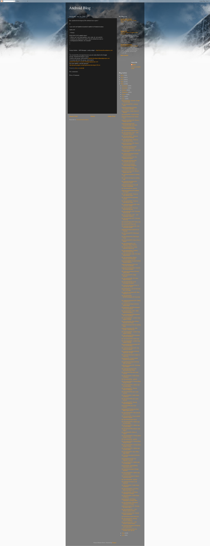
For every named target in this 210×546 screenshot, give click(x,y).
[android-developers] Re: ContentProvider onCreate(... (130, 124)
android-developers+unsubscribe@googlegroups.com (83, 61)
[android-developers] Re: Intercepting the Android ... (129, 128)
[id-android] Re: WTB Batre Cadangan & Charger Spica (129, 500)
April (123, 535)
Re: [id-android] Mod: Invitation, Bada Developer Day (130, 251)
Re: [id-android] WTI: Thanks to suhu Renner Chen (130, 140)
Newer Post (73, 116)
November (125, 88)
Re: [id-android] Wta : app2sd (129, 379)
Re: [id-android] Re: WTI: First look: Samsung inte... (131, 212)
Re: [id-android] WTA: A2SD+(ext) (130, 338)
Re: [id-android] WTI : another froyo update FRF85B (131, 318)
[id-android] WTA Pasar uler (129, 224)
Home (93, 116)
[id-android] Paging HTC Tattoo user (131, 222)
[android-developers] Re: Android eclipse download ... (130, 513)
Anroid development (126, 44)
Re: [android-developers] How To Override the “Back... (130, 286)
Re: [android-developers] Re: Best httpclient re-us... (130, 293)
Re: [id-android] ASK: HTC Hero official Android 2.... (130, 279)
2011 (122, 81)
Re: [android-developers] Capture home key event (130, 476)
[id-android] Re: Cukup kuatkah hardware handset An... (130, 359)
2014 (122, 75)
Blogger (114, 542)
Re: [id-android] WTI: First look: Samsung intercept (130, 208)
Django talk (124, 31)
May (123, 533)
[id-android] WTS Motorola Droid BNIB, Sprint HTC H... (130, 410)
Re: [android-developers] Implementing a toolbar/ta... (129, 164)
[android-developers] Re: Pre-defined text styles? (129, 157)
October (124, 90)
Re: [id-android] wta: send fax (129, 188)
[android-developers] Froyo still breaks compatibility (130, 185)
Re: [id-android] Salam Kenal (129, 419)
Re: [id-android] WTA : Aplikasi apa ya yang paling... (131, 385)
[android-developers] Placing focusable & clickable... (129, 108)
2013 (122, 77)
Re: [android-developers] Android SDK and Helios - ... (130, 362)
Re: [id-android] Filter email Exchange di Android (129, 282)
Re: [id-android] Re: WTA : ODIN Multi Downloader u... (130, 311)
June (123, 98)
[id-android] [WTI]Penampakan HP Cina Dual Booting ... (131, 345)
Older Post (111, 116)
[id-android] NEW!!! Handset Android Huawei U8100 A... (131, 261)
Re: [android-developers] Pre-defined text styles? (129, 182)
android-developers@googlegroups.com (99, 58)
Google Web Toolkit (126, 19)
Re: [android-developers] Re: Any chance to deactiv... (130, 348)
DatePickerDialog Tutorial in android (129, 46)
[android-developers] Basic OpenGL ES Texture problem (131, 268)
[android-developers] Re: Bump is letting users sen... (130, 121)
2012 (122, 79)
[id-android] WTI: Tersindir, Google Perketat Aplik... (131, 101)
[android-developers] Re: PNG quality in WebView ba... (129, 329)
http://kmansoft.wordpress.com (104, 50)
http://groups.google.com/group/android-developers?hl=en (84, 65)
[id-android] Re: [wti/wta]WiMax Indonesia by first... (130, 466)
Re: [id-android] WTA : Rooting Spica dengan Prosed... (131, 382)
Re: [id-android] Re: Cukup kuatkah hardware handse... (131, 417)
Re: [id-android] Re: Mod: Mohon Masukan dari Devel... (130, 322)
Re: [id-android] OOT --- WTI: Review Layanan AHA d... (129, 510)
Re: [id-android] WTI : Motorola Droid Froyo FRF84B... (130, 137)
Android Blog (80, 7)
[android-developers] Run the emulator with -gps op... (129, 529)
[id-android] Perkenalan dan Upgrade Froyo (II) (129, 459)
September (125, 92)
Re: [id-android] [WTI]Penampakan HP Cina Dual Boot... (131, 315)
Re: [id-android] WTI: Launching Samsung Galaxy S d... (130, 489)
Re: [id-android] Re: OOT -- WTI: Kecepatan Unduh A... (130, 133)
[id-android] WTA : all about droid (130, 114)
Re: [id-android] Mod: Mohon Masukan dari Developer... (129, 258)
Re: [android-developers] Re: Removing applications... (129, 147)
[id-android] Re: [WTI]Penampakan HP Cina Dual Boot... (131, 308)
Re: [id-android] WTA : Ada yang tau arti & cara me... (131, 413)
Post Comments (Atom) (82, 119)
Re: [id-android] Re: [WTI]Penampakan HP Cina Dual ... (131, 297)
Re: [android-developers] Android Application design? (130, 352)
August (124, 94)
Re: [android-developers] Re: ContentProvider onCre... (129, 161)
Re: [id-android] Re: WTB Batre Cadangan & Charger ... (130, 493)
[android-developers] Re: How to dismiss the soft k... (130, 144)
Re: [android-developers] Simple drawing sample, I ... (130, 154)
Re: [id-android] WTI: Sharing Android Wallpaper (129, 389)
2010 (122, 84)
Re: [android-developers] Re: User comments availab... (131, 205)
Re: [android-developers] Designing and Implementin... (131, 526)
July (123, 96)
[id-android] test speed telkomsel (130, 516)
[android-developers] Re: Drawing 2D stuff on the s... (130, 506)
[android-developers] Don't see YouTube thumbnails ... (130, 265)
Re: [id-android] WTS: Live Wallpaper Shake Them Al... (129, 244)
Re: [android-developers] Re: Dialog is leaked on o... (131, 301)
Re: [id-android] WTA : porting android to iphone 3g (129, 247)
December (125, 85)
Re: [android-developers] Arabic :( (130, 130)
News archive (124, 55)
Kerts (134, 64)
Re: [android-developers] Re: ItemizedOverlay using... (129, 369)
